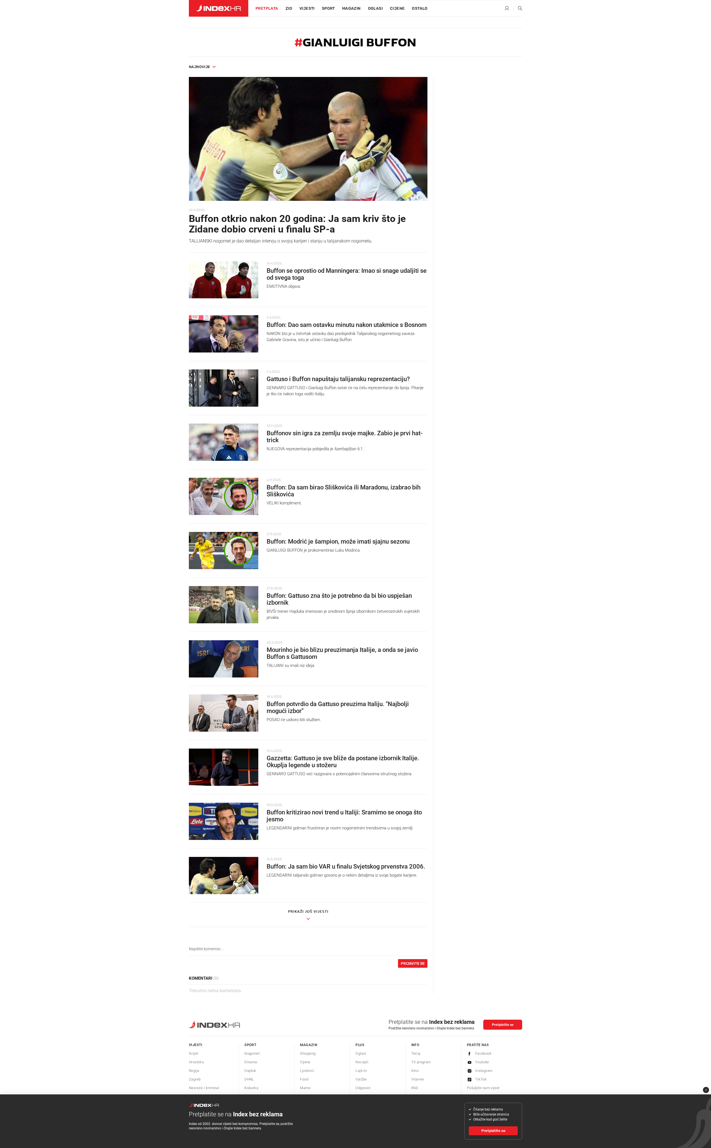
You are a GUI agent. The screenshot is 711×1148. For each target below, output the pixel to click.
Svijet (193, 1053)
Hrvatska (196, 1062)
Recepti (362, 1062)
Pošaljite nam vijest (483, 1088)
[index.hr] (218, 8)
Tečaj (415, 1053)
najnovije (199, 67)
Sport (328, 8)
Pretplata (267, 8)
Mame (305, 1088)
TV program (421, 1062)
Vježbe (361, 1079)
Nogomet (252, 1053)
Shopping (308, 1053)
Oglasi (375, 8)
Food (304, 1079)
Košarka (251, 1088)
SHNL (249, 1079)
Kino (415, 1071)
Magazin (308, 1045)
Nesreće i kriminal (204, 1088)
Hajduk (250, 1071)
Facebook (483, 1053)
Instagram (483, 1071)
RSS (414, 1088)
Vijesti (307, 8)
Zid (289, 8)
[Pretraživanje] (518, 8)
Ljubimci (307, 1071)
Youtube (482, 1062)
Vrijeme (417, 1079)
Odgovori (363, 1088)
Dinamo (250, 1062)
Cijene (397, 8)
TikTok (481, 1079)
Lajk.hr (361, 1071)
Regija (194, 1071)
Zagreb (195, 1079)
